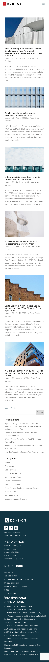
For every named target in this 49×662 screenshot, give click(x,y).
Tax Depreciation (11, 495)
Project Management (13, 481)
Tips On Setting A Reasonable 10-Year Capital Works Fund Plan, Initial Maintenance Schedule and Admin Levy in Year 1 (23, 52)
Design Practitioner (11, 583)
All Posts (31, 58)
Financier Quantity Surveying (15, 586)
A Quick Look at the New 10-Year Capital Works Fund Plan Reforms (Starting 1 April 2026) (24, 373)
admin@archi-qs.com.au (14, 558)
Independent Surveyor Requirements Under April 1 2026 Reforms (22, 178)
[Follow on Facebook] (11, 528)
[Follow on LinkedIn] (6, 528)
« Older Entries (10, 408)
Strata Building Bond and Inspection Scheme (22, 488)
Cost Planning (10, 470)
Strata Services (10, 492)
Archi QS (10, 58)
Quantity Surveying (12, 484)
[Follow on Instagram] (16, 528)
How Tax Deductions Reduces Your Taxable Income (24, 452)
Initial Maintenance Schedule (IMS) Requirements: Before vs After (21, 242)
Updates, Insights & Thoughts (16, 499)
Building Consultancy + (13, 579)
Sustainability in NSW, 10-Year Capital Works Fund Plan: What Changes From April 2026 (23, 308)
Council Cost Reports (13, 473)
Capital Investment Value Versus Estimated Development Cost (20, 114)
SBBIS (6, 590)
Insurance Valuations (12, 477)
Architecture (9, 466)
